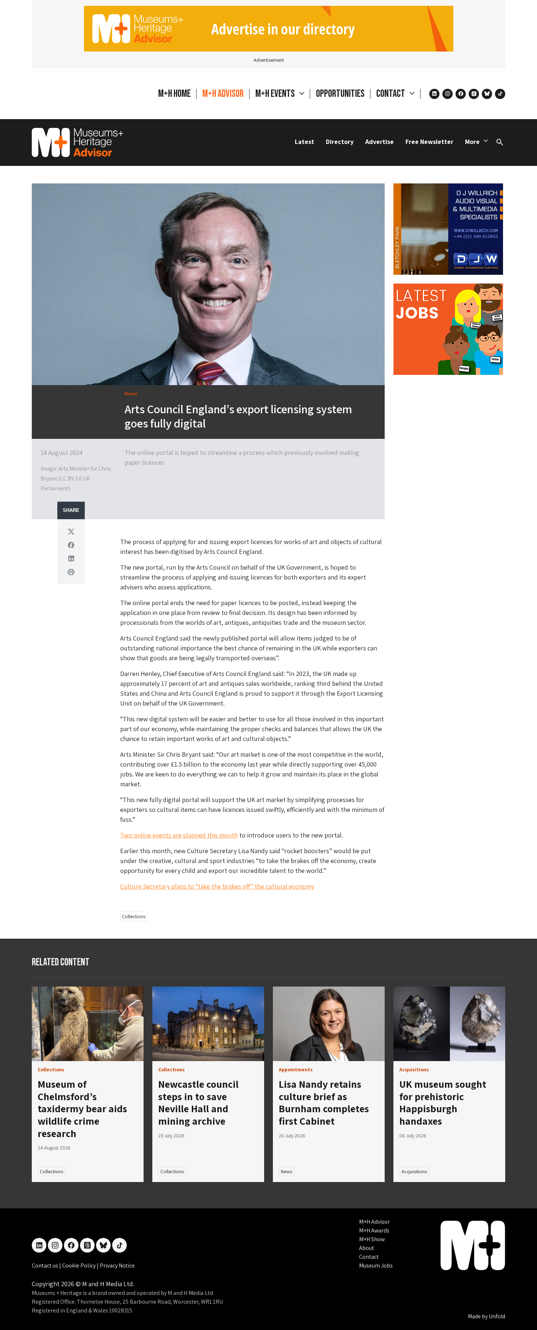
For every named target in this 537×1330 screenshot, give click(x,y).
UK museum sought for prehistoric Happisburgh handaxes (442, 1102)
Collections (133, 916)
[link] (88, 1024)
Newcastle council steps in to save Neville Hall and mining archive (198, 1102)
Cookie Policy (79, 1265)
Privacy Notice (117, 1265)
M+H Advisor (223, 94)
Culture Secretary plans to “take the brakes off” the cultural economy (217, 886)
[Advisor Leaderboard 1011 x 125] (268, 28)
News (286, 1171)
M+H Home (174, 94)
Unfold (497, 1316)
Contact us (45, 1265)
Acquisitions (414, 1171)
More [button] (472, 141)
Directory (340, 141)
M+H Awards (374, 1230)
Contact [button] (391, 94)
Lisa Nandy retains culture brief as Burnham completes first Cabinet (324, 1102)
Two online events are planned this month (179, 835)
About (366, 1248)
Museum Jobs (376, 1265)
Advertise (379, 141)
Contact (369, 1257)
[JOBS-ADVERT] (448, 328)
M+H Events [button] (275, 94)
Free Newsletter (429, 141)
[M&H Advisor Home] (77, 142)
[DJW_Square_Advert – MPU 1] (448, 228)
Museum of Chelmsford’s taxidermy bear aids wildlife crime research (82, 1108)
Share (71, 510)
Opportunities (340, 94)
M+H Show (372, 1239)
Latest (304, 141)
